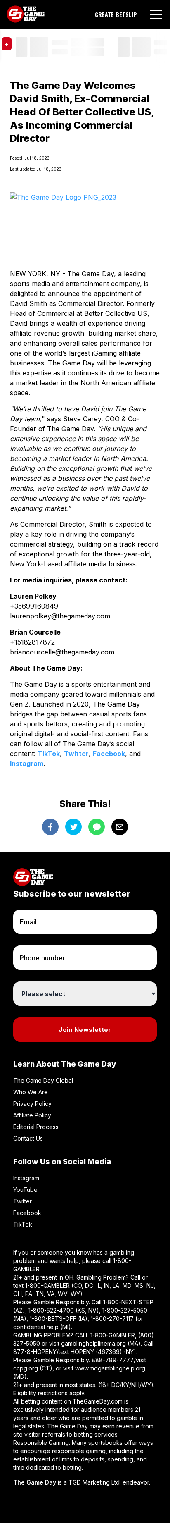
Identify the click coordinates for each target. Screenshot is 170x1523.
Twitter (76, 754)
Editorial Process (36, 1126)
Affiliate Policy (32, 1115)
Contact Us (28, 1138)
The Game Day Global (43, 1080)
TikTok (49, 754)
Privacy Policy (32, 1103)
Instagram (26, 763)
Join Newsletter (85, 1030)
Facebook (109, 754)
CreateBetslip (116, 14)
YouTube (25, 1189)
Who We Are (30, 1092)
